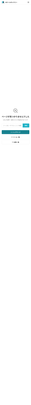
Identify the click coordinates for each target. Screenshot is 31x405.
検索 (26, 125)
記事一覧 (16, 142)
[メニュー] (28, 2)
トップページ (16, 132)
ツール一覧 (16, 137)
